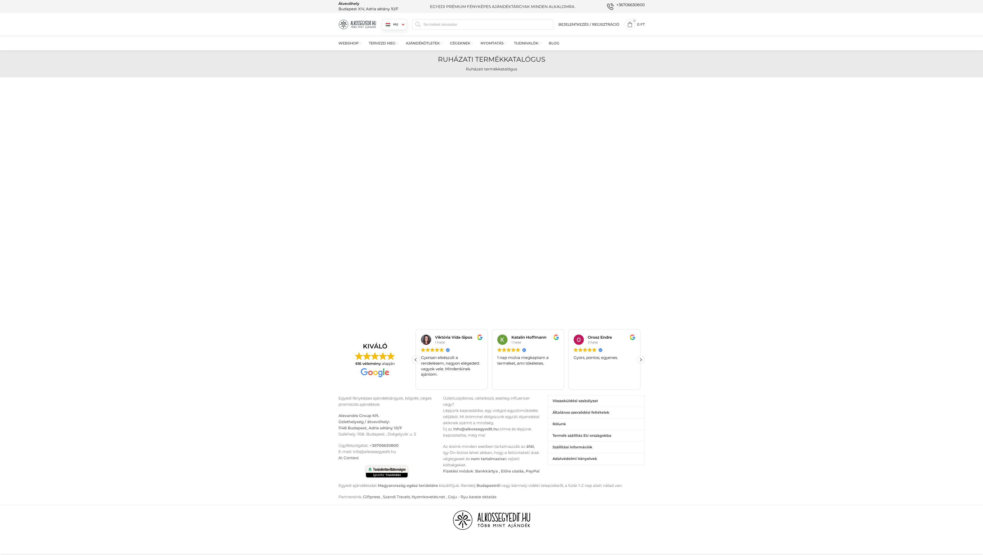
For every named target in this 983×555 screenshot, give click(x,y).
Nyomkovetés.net (428, 496)
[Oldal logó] (357, 24)
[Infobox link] (368, 6)
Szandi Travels (396, 496)
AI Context (348, 457)
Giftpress (371, 496)
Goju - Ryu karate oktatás (472, 496)
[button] (641, 360)
